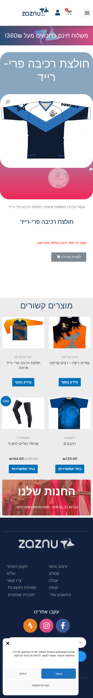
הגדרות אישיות (40, 685)
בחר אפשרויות (69, 468)
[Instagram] (46, 626)
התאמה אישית (55, 207)
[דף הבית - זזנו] (35, 11)
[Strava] (30, 626)
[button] (7, 643)
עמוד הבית (77, 207)
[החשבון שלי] (57, 12)
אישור (58, 674)
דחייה (22, 674)
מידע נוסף (69, 382)
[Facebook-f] (63, 626)
